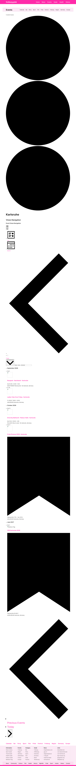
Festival (27, 759)
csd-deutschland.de (62, 751)
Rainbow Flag (9, 759)
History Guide (9, 757)
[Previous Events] (38, 353)
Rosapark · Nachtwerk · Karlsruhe (17, 380)
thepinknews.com (48, 750)
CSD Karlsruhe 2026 (13, 530)
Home (38, 2)
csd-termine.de (61, 753)
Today (7, 358)
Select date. (18, 365)
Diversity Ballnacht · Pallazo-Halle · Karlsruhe (21, 418)
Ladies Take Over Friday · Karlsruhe (18, 397)
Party (26, 751)
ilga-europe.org (61, 755)
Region (19, 751)
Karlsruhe (36, 753)
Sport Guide (9, 751)
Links (58, 747)
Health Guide (9, 755)
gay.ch (45, 751)
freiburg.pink (11, 2)
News (45, 747)
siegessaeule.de (48, 753)
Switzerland (20, 755)
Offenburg (36, 751)
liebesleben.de (60, 750)
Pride (26, 757)
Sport (26, 753)
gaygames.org (60, 757)
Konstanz (36, 755)
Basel (35, 757)
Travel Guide (9, 753)
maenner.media (47, 757)
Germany (20, 753)
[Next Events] (7, 355)
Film (26, 755)
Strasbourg (36, 759)
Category (27, 747)
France (19, 757)
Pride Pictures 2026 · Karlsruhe (17, 434)
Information (9, 747)
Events (9, 10)
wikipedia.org (60, 759)
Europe (19, 759)
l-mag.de (46, 755)
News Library (9, 750)
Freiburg (20, 750)
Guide (35, 747)
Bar (26, 750)
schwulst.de (47, 759)
